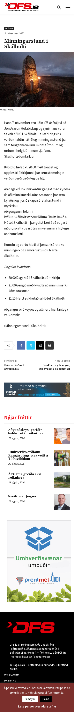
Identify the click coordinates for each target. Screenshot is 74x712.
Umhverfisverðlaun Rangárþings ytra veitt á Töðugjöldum (28, 455)
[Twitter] (31, 345)
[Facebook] (21, 345)
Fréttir (9, 28)
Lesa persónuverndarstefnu (37, 706)
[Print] (49, 345)
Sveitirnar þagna (22, 496)
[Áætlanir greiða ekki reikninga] (62, 480)
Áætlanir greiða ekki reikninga (24, 476)
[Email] (40, 345)
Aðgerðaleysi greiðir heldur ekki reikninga (25, 431)
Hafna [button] (46, 699)
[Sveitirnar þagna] (62, 502)
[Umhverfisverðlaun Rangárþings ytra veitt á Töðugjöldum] (62, 458)
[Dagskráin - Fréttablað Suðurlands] (21, 7)
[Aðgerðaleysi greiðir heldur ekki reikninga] (62, 436)
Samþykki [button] (30, 699)
